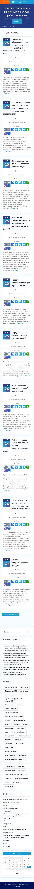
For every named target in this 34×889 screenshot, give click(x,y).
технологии (22, 771)
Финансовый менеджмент (14, 716)
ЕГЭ (5, 805)
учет (27, 774)
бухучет (25, 724)
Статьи (18, 66)
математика (20, 743)
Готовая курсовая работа (12, 802)
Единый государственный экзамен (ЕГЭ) (14, 700)
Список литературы (12, 713)
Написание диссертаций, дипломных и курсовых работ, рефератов (17, 12)
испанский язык (23, 736)
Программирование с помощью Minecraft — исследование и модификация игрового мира (16, 108)
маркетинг (8, 743)
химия (7, 782)
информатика (9, 736)
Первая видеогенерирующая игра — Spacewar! (21, 283)
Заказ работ (8, 811)
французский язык (21, 778)
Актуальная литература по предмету (16, 799)
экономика (9, 786)
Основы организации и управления (15, 829)
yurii (18, 58)
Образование (9, 705)
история (7, 740)
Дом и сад (24, 691)
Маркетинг (7, 824)
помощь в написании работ (14, 759)
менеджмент (9, 747)
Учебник (7, 846)
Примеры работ (10, 709)
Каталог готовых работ (11, 821)
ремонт (26, 763)
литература (17, 740)
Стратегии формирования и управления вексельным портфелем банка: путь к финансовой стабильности (16, 662)
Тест (5, 843)
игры (6, 732)
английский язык (20, 720)
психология (16, 763)
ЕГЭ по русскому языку (11, 808)
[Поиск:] (16, 632)
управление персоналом (13, 774)
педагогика (23, 755)
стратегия (21, 767)
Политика (20, 705)
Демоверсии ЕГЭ (11, 691)
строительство (10, 771)
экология (15, 782)
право (7, 763)
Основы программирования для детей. (20, 562)
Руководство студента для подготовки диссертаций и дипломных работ (16, 836)
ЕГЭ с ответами (10, 695)
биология (16, 724)
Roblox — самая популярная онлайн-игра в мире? (21, 388)
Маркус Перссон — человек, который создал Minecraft (20, 335)
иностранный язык (18, 732)
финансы (8, 778)
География (24, 687)
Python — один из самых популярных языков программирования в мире (16, 445)
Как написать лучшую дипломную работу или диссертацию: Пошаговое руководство (17, 816)
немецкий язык (10, 755)
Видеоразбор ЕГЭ (11, 687)
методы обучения (11, 751)
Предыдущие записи (11, 614)
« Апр (16, 873)
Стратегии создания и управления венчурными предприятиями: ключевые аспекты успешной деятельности (17, 655)
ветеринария (9, 728)
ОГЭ (5, 826)
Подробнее (7, 93)
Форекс (7, 720)
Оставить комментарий (18, 62)
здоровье (20, 728)
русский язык (9, 767)
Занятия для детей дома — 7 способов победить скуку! (20, 164)
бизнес (7, 724)
